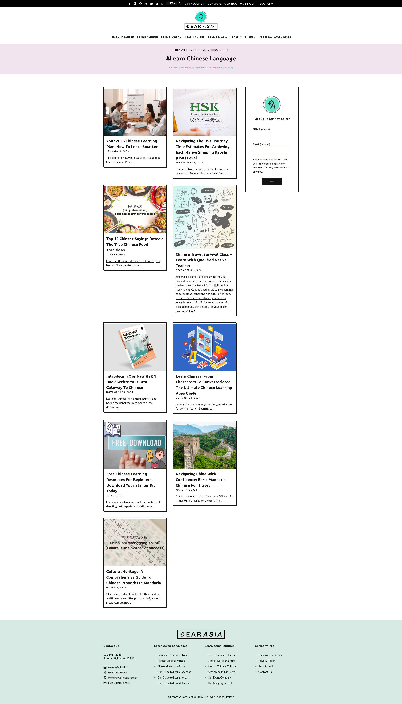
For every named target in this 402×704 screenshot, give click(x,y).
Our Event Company (220, 677)
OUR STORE (214, 3)
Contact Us (265, 672)
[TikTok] (130, 3)
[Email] (151, 3)
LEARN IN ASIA (217, 37)
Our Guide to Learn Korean (173, 677)
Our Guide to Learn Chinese (173, 683)
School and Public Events (222, 672)
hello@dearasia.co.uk (119, 682)
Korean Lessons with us (171, 660)
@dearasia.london (117, 672)
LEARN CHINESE (147, 37)
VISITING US (247, 3)
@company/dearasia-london (122, 677)
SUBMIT (272, 181)
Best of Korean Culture (221, 660)
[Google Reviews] (146, 3)
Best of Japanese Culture (222, 655)
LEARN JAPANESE (122, 37)
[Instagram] (135, 3)
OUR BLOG (230, 3)
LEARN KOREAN (171, 37)
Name (262, 128)
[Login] (180, 4)
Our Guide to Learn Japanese (174, 672)
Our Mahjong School (220, 683)
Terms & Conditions (270, 655)
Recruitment (265, 666)
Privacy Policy (266, 660)
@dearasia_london (117, 667)
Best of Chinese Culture (222, 666)
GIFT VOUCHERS (195, 3)
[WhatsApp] (162, 3)
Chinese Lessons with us (171, 666)
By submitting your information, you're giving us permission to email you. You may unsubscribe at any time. (271, 165)
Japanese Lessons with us (172, 655)
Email (261, 144)
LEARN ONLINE (195, 37)
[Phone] (157, 3)
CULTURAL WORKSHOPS (275, 37)
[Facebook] (140, 3)
